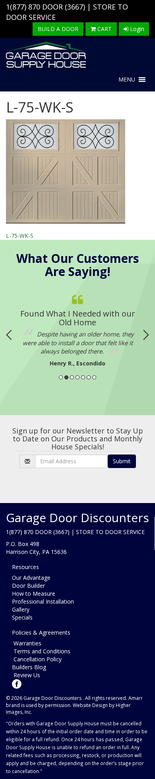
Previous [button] (9, 335)
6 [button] (89, 377)
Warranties (26, 643)
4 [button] (77, 377)
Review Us (26, 675)
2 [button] (66, 377)
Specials (22, 617)
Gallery (20, 609)
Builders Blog (29, 667)
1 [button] (61, 377)
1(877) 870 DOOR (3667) (45, 7)
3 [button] (72, 377)
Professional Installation (43, 601)
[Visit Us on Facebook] (16, 683)
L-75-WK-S (19, 235)
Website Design (90, 705)
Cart (104, 29)
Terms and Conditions (41, 651)
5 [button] (83, 377)
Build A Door (58, 29)
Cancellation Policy (37, 659)
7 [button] (94, 377)
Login (136, 29)
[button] (126, 79)
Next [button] (146, 335)
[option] (77, 328)
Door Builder (28, 585)
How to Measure (33, 593)
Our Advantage (31, 577)
